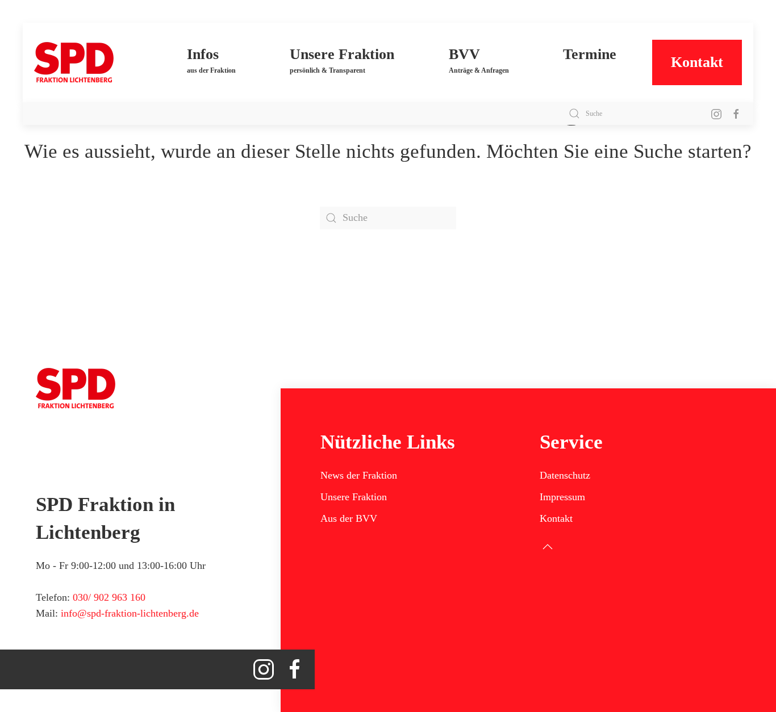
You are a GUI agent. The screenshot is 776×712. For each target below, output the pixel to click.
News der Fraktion (358, 475)
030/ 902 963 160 (109, 597)
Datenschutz (565, 475)
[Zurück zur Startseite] (92, 62)
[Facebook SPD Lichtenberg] (736, 114)
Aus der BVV (348, 518)
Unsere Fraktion (353, 496)
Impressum (562, 496)
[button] (211, 62)
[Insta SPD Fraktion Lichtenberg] (716, 114)
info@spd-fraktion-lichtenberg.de (130, 613)
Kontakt (697, 62)
